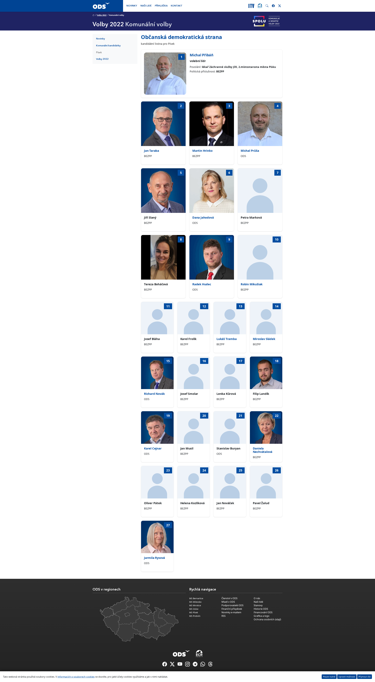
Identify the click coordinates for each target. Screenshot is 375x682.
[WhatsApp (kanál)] (203, 665)
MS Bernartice (196, 598)
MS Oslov (193, 609)
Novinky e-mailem (231, 612)
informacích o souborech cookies (76, 676)
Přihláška (161, 6)
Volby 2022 (101, 15)
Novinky (131, 6)
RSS (223, 615)
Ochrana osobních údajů (267, 619)
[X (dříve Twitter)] (172, 665)
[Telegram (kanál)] (195, 665)
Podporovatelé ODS (232, 605)
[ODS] (181, 652)
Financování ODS (263, 612)
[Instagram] (187, 665)
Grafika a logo (261, 615)
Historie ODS (261, 608)
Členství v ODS (229, 598)
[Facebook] (165, 665)
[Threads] (210, 665)
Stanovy (258, 605)
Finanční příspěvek (231, 608)
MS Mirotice (195, 605)
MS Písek (193, 612)
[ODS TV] (180, 665)
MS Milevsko (195, 601)
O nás (257, 598)
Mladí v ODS (228, 601)
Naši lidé (146, 6)
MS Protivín (194, 616)
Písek (99, 52)
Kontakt (176, 6)
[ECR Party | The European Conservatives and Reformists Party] (260, 6)
